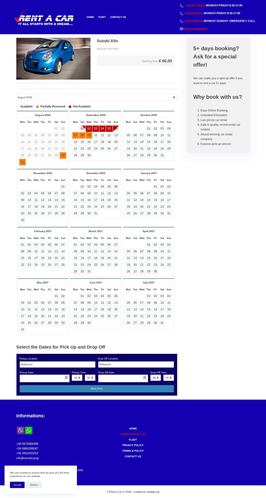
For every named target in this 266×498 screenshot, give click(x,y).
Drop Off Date (106, 372)
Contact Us (118, 17)
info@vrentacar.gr (195, 28)
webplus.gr (153, 491)
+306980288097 (193, 13)
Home (90, 17)
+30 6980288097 (27, 448)
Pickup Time (79, 372)
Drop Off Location (108, 358)
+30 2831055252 (27, 453)
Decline (34, 485)
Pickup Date (26, 372)
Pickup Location (28, 358)
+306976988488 (193, 20)
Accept (17, 485)
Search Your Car (133, 434)
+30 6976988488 (27, 443)
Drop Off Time (158, 372)
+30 (195, 5)
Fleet (102, 17)
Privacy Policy (133, 445)
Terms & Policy (133, 450)
